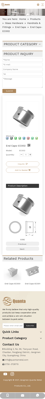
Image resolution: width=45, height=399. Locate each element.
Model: (9, 150)
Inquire (21, 164)
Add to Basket (21, 170)
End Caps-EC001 (32, 284)
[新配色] (14, 301)
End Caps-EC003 (12, 284)
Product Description (17, 186)
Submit (9, 91)
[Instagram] (12, 374)
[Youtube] (5, 374)
